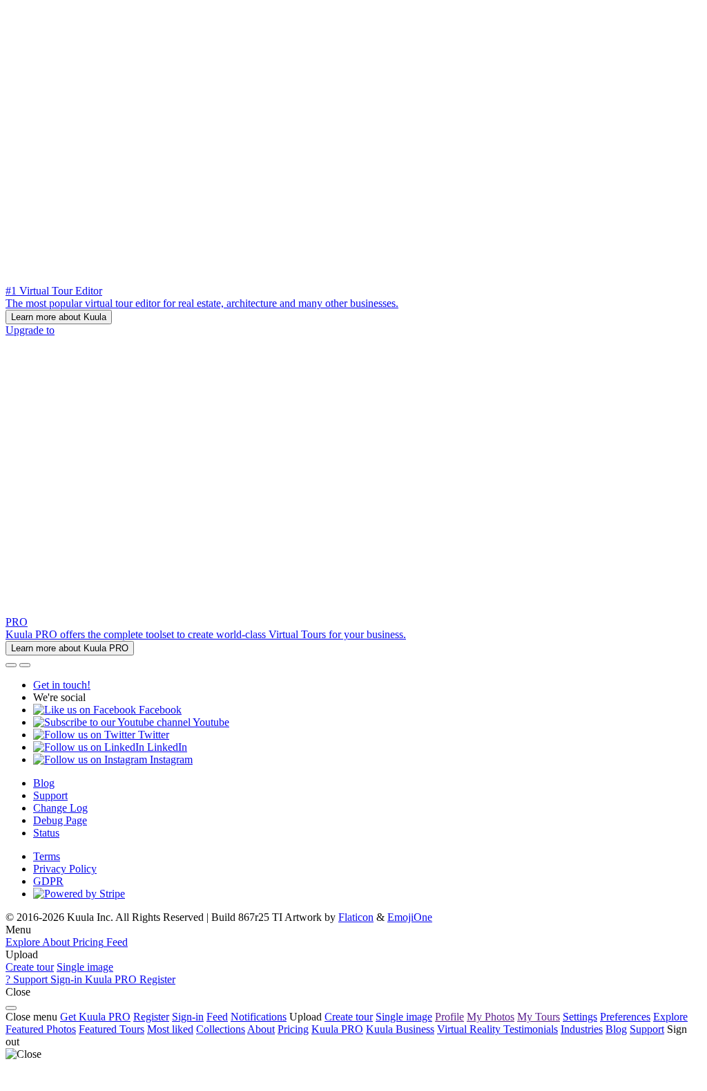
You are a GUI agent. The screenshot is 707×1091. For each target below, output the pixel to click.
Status (46, 833)
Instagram (170, 759)
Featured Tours (111, 1029)
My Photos (490, 1017)
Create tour (30, 967)
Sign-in (188, 1017)
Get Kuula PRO (95, 1017)
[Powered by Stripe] (79, 893)
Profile (449, 1017)
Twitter (152, 734)
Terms (46, 856)
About (261, 1029)
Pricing (293, 1029)
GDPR (48, 881)
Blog (44, 783)
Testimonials (530, 1029)
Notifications (259, 1017)
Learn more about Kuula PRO (69, 648)
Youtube (210, 722)
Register (151, 1017)
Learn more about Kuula (58, 317)
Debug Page (60, 820)
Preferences (625, 1017)
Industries (582, 1029)
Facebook (159, 710)
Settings (580, 1017)
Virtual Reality (470, 1029)
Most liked (170, 1029)
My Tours (538, 1017)
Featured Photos (41, 1029)
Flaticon (356, 917)
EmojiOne (409, 917)
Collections (220, 1029)
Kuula (337, 1029)
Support (50, 795)
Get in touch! (61, 685)
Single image (85, 967)
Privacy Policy (65, 869)
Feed (217, 1017)
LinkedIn (165, 747)
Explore (670, 1017)
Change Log (60, 808)
